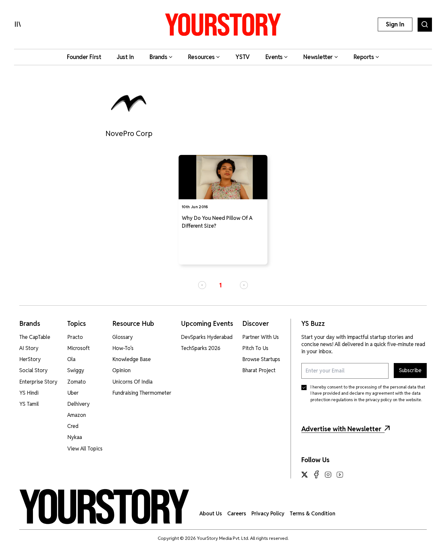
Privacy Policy (267, 513)
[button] (202, 285)
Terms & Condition (312, 513)
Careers (236, 513)
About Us (210, 513)
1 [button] (220, 285)
